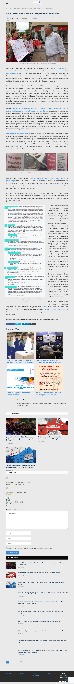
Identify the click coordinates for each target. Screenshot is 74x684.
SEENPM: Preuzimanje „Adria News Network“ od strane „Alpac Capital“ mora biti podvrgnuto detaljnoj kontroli (43, 593)
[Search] (67, 3)
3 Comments (33, 18)
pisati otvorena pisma (59, 68)
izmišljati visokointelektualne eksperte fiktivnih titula (48, 71)
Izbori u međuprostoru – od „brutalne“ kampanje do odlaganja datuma (39, 621)
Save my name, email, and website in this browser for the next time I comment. (30, 548)
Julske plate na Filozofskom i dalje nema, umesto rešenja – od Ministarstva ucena (20, 466)
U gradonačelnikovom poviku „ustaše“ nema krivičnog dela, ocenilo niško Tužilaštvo (40, 612)
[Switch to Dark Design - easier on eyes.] (64, 3)
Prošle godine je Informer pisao (17, 134)
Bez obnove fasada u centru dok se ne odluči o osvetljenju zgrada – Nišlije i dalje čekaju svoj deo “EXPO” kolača (42, 651)
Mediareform (63, 679)
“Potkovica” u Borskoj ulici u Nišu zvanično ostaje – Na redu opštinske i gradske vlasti (42, 641)
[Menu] (7, 3)
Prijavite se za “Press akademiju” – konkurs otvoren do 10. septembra (50, 438)
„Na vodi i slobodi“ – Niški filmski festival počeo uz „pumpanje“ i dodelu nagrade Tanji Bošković (20, 439)
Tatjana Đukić (15, 18)
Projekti (21, 673)
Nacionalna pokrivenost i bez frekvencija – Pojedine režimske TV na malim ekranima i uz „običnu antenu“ (40, 602)
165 (21, 662)
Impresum (48, 673)
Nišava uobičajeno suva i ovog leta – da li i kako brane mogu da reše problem (41, 631)
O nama (8, 673)
